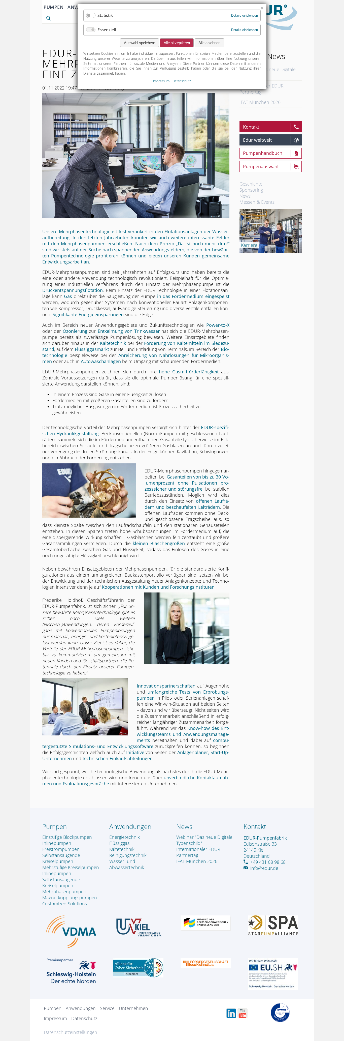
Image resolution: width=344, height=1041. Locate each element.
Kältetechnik (121, 849)
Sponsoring (251, 190)
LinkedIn (231, 1013)
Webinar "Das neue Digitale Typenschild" (267, 72)
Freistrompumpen (61, 849)
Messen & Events (256, 202)
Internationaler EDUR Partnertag (261, 89)
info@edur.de (264, 868)
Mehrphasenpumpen (64, 891)
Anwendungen (81, 1008)
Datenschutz (84, 1018)
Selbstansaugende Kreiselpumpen (61, 858)
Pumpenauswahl (261, 166)
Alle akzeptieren (177, 43)
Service (107, 1008)
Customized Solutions (64, 904)
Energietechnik (124, 837)
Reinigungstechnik (128, 855)
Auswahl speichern (139, 43)
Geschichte (250, 184)
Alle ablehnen (209, 43)
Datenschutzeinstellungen (70, 1032)
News (245, 196)
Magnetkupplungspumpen (69, 898)
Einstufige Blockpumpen (67, 837)
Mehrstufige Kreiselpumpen (70, 867)
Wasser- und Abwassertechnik (126, 864)
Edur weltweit (257, 140)
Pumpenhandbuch (262, 153)
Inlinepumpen (56, 843)
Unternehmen (133, 1008)
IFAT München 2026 (260, 102)
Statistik (105, 15)
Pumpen (53, 7)
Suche (49, 18)
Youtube (242, 1013)
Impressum (55, 1018)
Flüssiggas (119, 843)
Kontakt (251, 127)
